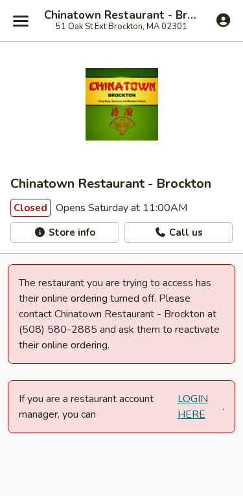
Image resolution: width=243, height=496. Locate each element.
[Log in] (223, 20)
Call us (185, 232)
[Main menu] (20, 20)
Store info (70, 232)
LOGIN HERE (193, 407)
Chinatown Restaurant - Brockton (121, 15)
